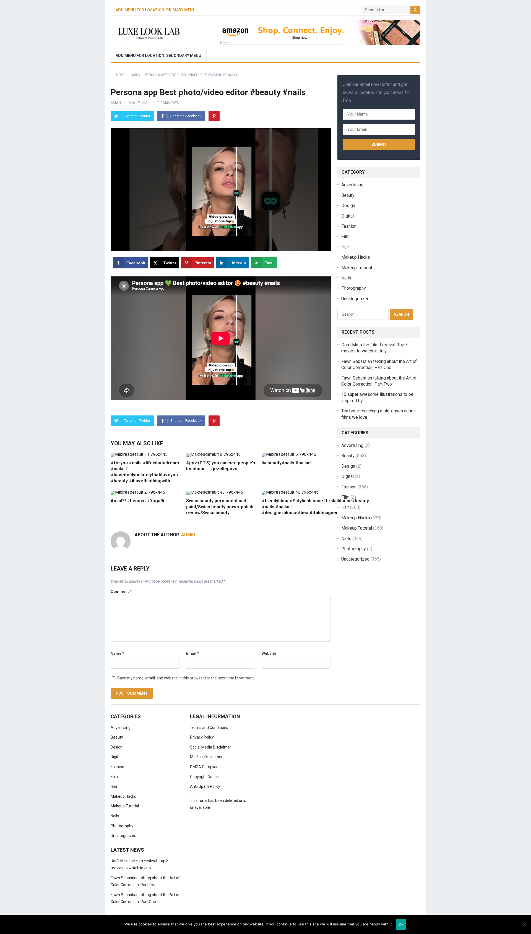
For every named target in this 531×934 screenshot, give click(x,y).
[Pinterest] (214, 116)
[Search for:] (363, 313)
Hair (345, 247)
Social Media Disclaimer (210, 747)
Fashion (348, 226)
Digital (347, 216)
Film (345, 236)
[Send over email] (6, 492)
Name (117, 653)
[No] (524, 924)
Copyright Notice (204, 777)
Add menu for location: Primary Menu (156, 10)
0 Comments (168, 103)
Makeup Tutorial (356, 267)
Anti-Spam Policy (205, 786)
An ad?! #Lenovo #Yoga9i (137, 500)
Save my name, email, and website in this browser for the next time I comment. (186, 678)
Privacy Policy (202, 737)
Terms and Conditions (209, 727)
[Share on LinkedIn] (6, 479)
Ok (401, 924)
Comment (121, 591)
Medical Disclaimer (206, 757)
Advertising (352, 184)
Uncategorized (355, 298)
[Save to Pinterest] (6, 467)
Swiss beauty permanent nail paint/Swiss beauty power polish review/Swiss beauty (219, 506)
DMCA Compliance (206, 767)
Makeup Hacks (355, 257)
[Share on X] (6, 454)
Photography (353, 288)
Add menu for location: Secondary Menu (158, 55)
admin (116, 103)
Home (121, 75)
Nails (135, 75)
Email (192, 653)
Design (348, 205)
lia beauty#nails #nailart (287, 462)
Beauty (348, 195)
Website (269, 653)
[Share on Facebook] (6, 442)
